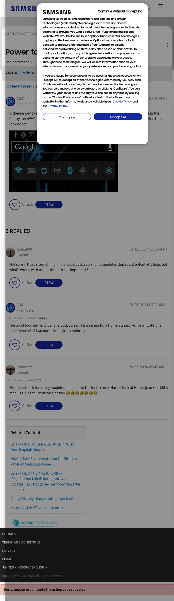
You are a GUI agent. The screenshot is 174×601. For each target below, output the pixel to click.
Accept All (118, 117)
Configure (66, 117)
